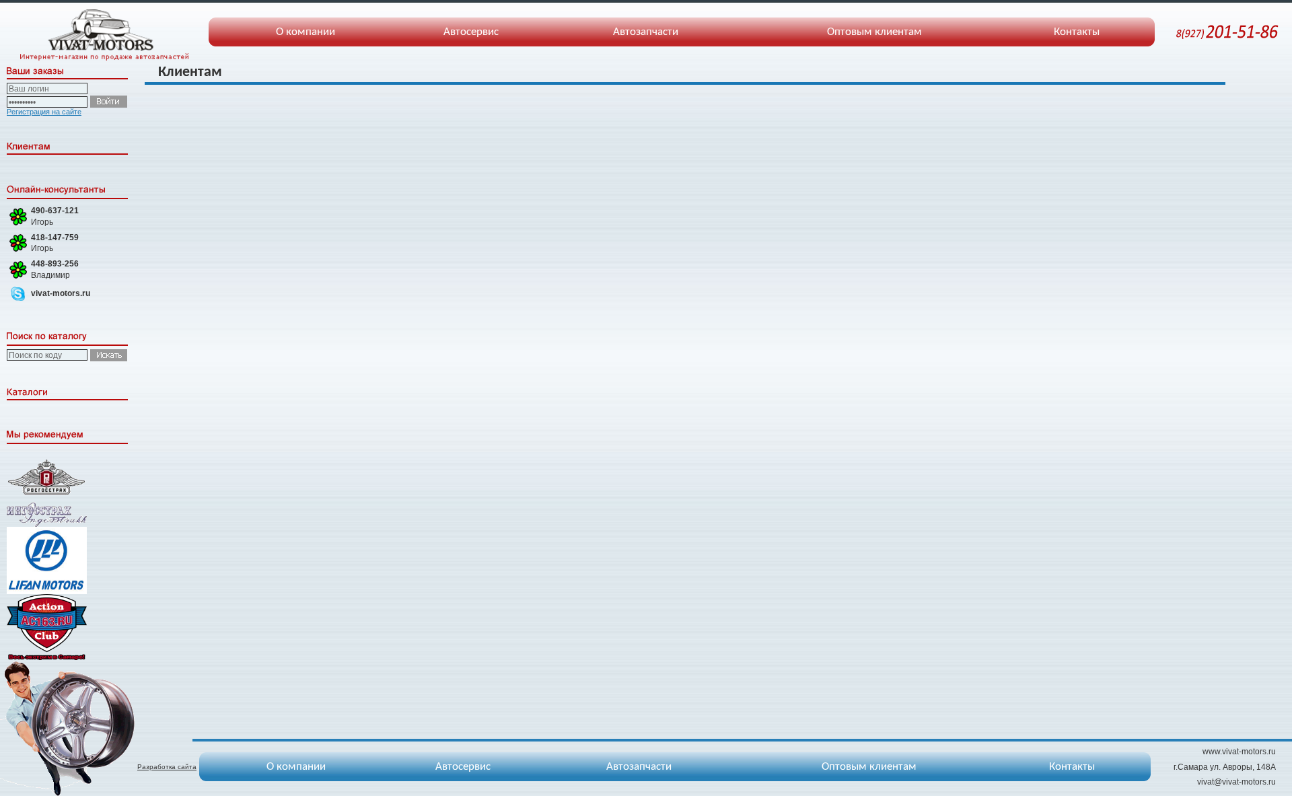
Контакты (1077, 32)
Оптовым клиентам (874, 32)
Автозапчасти (645, 32)
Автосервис (471, 32)
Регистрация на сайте (44, 112)
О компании (305, 32)
